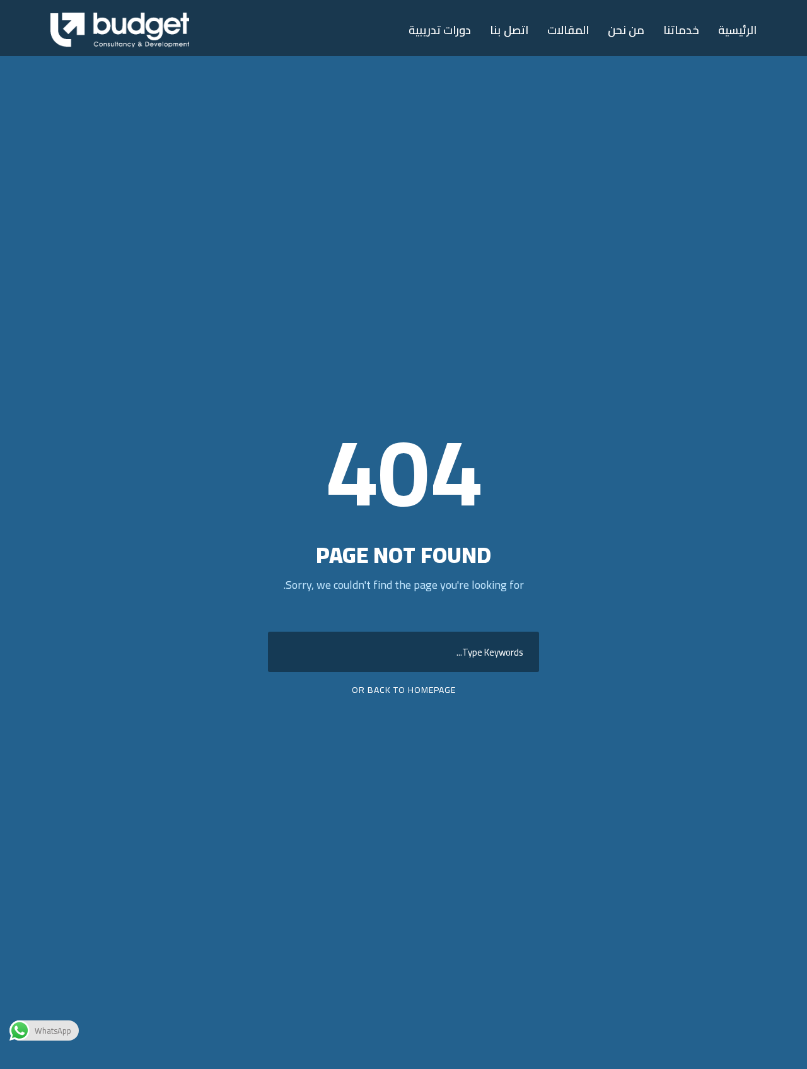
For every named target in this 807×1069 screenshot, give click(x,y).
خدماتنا (681, 30)
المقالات (568, 30)
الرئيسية (737, 30)
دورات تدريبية (440, 30)
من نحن (626, 30)
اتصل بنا (509, 30)
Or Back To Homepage (404, 690)
